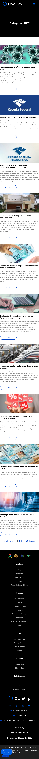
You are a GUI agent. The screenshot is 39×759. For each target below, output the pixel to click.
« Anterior (6, 541)
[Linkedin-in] (23, 706)
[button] (34, 4)
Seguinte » (33, 541)
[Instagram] (16, 706)
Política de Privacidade (19, 732)
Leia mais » (8, 89)
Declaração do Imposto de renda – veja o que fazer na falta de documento (18, 317)
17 (27, 541)
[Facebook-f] (10, 706)
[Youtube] (29, 706)
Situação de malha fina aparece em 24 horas (18, 117)
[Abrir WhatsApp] (34, 754)
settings (17, 752)
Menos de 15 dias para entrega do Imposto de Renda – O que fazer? (13, 167)
